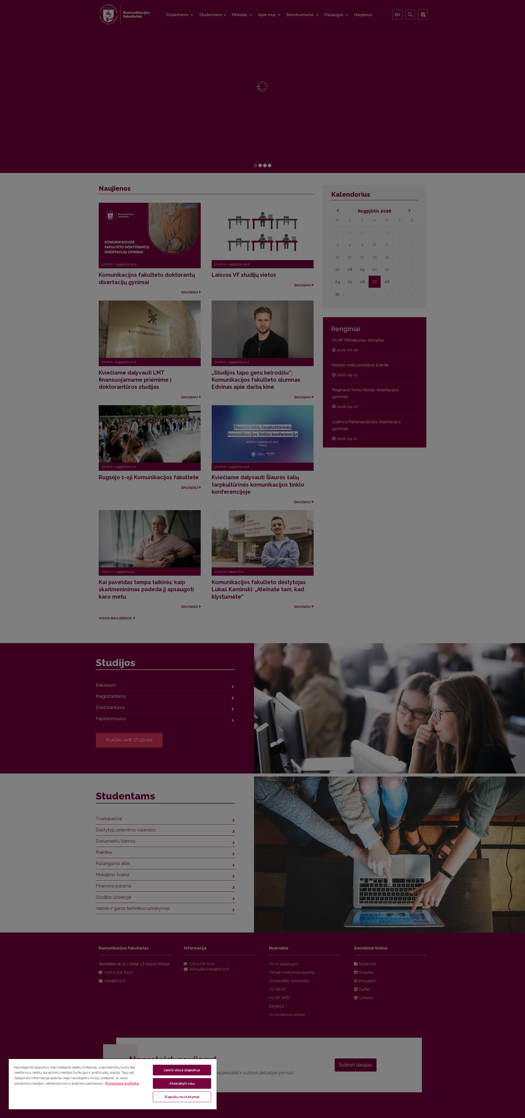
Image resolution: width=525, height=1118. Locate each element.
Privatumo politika (122, 1083)
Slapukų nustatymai (181, 1097)
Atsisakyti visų (182, 1083)
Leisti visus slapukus (182, 1070)
